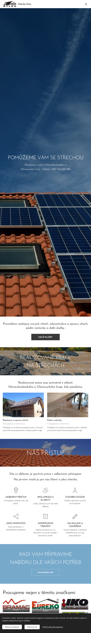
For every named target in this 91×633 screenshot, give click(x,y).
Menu (86, 4)
